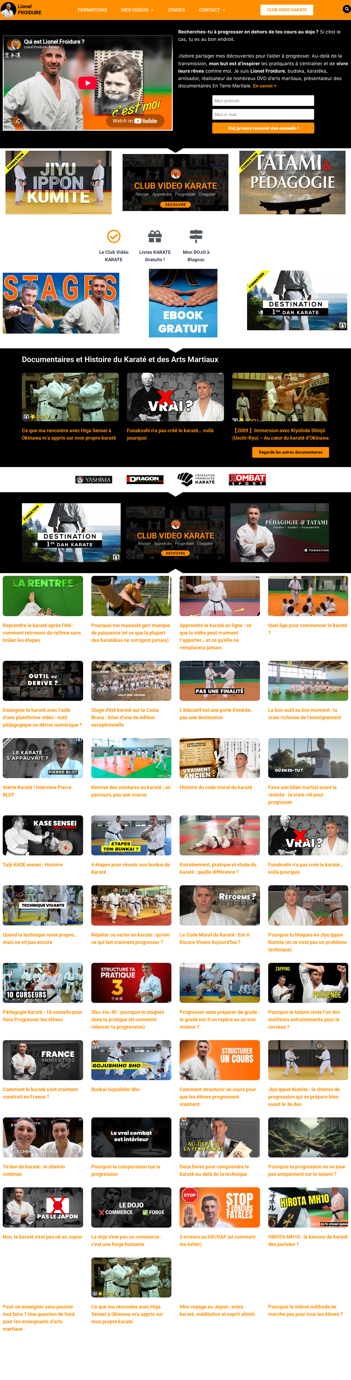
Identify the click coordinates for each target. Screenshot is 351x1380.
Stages (176, 10)
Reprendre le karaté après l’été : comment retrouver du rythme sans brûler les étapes (42, 632)
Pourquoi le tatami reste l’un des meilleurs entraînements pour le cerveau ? (304, 1019)
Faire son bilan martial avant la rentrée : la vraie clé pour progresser (302, 794)
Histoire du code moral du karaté (216, 787)
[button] (347, 9)
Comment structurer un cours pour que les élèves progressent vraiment (218, 1096)
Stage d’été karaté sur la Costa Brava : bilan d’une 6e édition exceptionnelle (125, 717)
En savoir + (264, 86)
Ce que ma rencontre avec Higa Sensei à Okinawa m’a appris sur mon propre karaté (127, 1314)
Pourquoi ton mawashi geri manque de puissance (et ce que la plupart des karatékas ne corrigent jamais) (130, 632)
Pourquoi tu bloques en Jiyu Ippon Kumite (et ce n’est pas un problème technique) (307, 942)
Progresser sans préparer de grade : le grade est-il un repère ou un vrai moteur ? (220, 1019)
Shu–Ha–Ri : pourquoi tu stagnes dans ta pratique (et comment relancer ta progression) (127, 1019)
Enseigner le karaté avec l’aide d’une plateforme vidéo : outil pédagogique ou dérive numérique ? (42, 717)
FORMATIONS (92, 10)
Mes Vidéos (134, 10)
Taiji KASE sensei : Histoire (33, 864)
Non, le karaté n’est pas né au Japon (42, 1237)
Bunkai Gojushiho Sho (115, 1089)
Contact (209, 10)
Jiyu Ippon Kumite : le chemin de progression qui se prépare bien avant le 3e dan (304, 1096)
